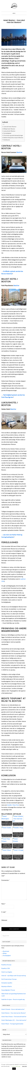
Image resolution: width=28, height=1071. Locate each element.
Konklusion (7, 140)
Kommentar (5, 880)
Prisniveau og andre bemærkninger (13, 135)
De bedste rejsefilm (6, 983)
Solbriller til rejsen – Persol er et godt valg (13, 999)
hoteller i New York (13, 805)
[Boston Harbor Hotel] (14, 420)
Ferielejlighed (7, 133)
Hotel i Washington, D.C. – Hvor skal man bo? (13, 1020)
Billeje (5, 953)
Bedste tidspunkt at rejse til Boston (13, 137)
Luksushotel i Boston (9, 131)
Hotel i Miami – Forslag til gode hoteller (12, 1024)
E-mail (3, 912)
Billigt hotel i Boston (9, 129)
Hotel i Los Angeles (6, 972)
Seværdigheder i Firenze (8, 990)
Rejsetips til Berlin (6, 986)
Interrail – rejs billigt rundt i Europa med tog (13, 975)
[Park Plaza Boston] (14, 297)
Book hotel (6, 951)
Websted (4, 920)
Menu (14, 13)
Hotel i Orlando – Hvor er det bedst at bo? (12, 1009)
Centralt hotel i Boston (10, 126)
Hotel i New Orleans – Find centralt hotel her (13, 1016)
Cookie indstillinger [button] (15, 1066)
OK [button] (14, 1068)
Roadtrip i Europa (6, 964)
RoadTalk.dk (14, 6)
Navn (3, 904)
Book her (19, 152)
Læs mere (24, 1066)
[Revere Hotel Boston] (14, 164)
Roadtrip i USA (5, 968)
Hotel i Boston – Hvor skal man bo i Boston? (13, 1013)
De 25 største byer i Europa (9, 979)
